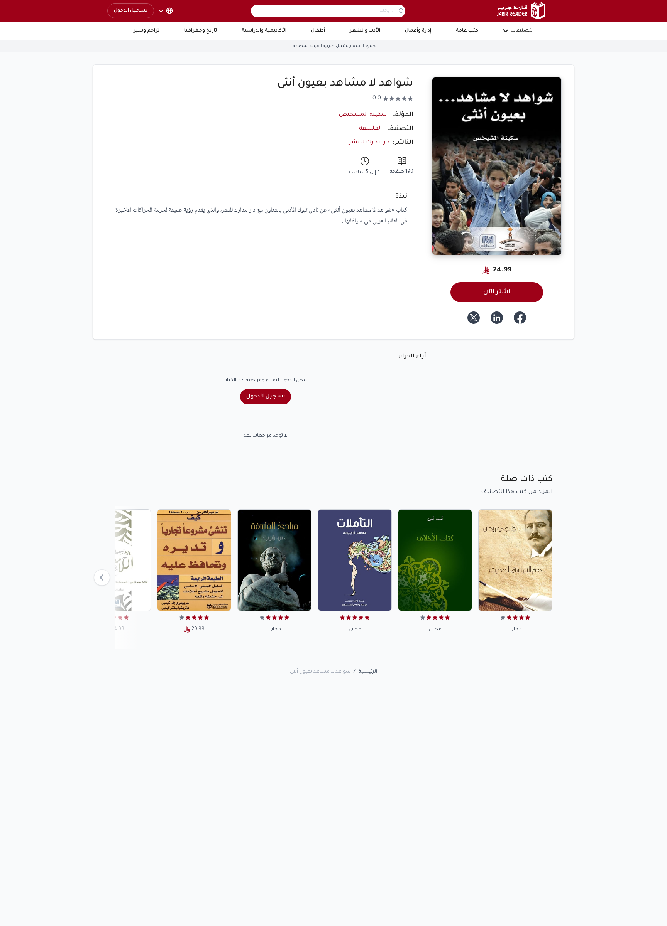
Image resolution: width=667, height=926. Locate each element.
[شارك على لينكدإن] (497, 317)
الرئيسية (368, 672)
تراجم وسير (146, 31)
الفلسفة (370, 129)
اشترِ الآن (496, 292)
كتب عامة (467, 31)
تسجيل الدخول (130, 10)
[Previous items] (102, 577)
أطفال (318, 31)
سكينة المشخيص (363, 115)
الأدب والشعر (365, 31)
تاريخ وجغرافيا (200, 31)
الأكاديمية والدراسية (264, 31)
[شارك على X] (473, 317)
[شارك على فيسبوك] (520, 317)
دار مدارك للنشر (369, 143)
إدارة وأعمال (418, 31)
